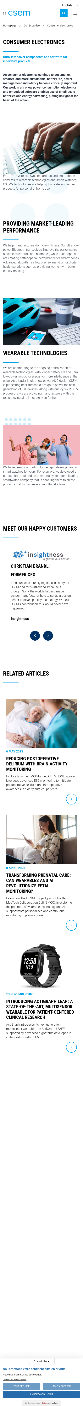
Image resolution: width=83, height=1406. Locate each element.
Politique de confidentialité (14, 1380)
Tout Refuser (22, 1386)
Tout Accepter (62, 1386)
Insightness (20, 619)
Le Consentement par (41, 1403)
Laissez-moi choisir (41, 1394)
